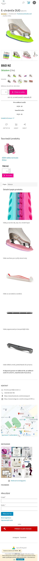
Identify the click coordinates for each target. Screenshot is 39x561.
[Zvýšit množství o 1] (8, 91)
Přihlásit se (7, 514)
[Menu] (34, 3)
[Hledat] (23, 3)
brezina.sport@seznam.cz (12, 390)
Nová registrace (6, 518)
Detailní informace (6, 118)
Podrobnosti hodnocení (24, 14)
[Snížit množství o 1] (8, 93)
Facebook (23, 537)
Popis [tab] (4, 184)
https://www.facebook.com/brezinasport (17, 396)
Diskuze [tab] (10, 184)
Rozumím (20, 559)
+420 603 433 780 (9, 393)
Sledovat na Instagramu (18, 481)
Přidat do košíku (19, 92)
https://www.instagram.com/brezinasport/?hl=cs (19, 399)
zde (14, 559)
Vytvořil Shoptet (21, 548)
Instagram (16, 537)
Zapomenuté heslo (7, 520)
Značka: (7, 16)
